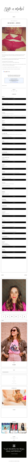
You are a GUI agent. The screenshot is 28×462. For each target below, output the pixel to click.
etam (7, 25)
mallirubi (3, 249)
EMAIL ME (14, 378)
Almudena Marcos (4, 236)
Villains (14, 364)
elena (3, 107)
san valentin (14, 25)
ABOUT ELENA (14, 377)
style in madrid (19, 25)
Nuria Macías (4, 199)
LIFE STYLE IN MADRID (14, 383)
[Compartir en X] (13, 91)
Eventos (9, 25)
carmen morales (4, 205)
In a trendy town (4, 133)
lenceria (11, 25)
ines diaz (3, 120)
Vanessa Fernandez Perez (5, 157)
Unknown (3, 177)
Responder (14, 104)
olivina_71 (3, 164)
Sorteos (17, 25)
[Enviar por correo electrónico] (16, 91)
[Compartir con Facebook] (11, 91)
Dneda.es (3, 225)
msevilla (3, 96)
